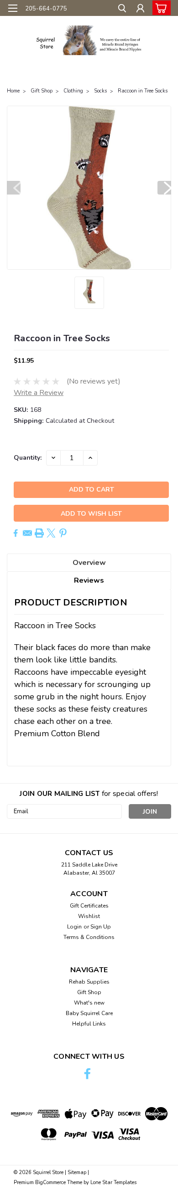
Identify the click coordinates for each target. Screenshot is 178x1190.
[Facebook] (15, 533)
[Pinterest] (63, 533)
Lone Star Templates (113, 1182)
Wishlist (89, 916)
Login (74, 926)
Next (164, 188)
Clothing (73, 90)
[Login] (140, 9)
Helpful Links (89, 1023)
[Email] (27, 533)
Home (13, 90)
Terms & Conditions (89, 937)
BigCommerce (50, 1182)
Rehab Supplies (89, 981)
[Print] (39, 533)
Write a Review (38, 393)
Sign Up (100, 926)
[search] (122, 9)
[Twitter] (51, 533)
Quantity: (28, 457)
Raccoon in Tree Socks (143, 90)
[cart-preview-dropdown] (159, 7)
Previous (14, 188)
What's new (89, 1002)
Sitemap (77, 1172)
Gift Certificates (89, 905)
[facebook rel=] (87, 1073)
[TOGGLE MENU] (12, 8)
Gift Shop (41, 90)
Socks (100, 90)
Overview (89, 563)
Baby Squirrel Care (89, 1013)
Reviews (89, 580)
